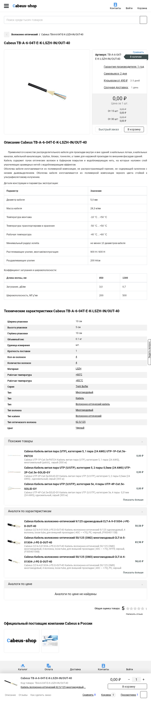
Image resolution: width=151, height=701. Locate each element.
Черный (80, 427)
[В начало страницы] (143, 694)
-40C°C (79, 380)
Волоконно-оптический (88, 416)
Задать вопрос (149, 350)
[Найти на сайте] (143, 20)
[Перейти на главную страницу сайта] (29, 6)
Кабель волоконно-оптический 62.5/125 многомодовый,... (53, 687)
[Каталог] (6, 6)
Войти (129, 8)
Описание (10, 695)
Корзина (142, 8)
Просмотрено (128, 695)
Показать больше (133, 499)
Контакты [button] (115, 8)
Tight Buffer (82, 386)
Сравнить (88, 695)
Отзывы (23, 695)
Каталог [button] (22, 669)
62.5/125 (81, 422)
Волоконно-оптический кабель (93, 404)
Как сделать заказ (40, 695)
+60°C (79, 374)
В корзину (134, 129)
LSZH (78, 368)
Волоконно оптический (24, 34)
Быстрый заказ (109, 129)
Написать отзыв (134, 614)
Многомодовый (84, 392)
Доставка (75, 669)
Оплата (49, 669)
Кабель (80, 398)
